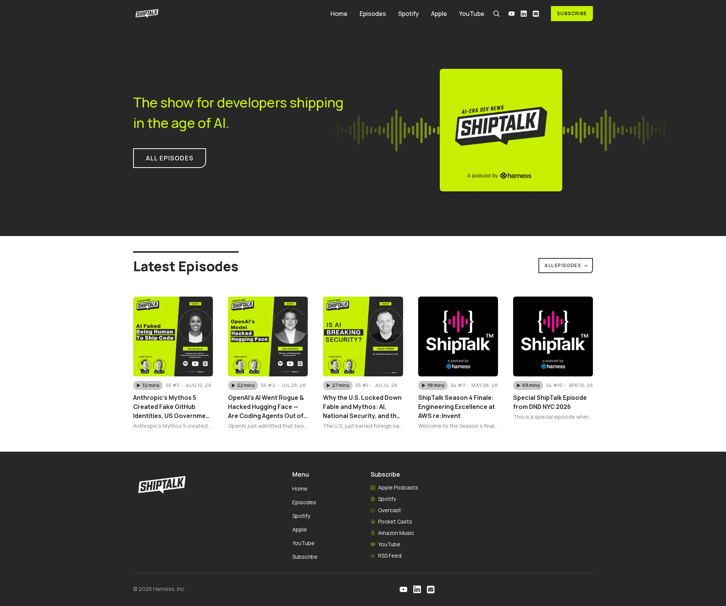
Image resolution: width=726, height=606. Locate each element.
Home (338, 13)
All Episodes (566, 265)
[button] (148, 385)
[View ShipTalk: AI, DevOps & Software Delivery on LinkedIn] (524, 14)
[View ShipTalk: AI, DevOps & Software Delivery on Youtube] (512, 14)
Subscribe (572, 13)
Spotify (408, 13)
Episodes (373, 13)
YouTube (471, 13)
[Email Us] (536, 13)
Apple (439, 13)
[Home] (227, 13)
